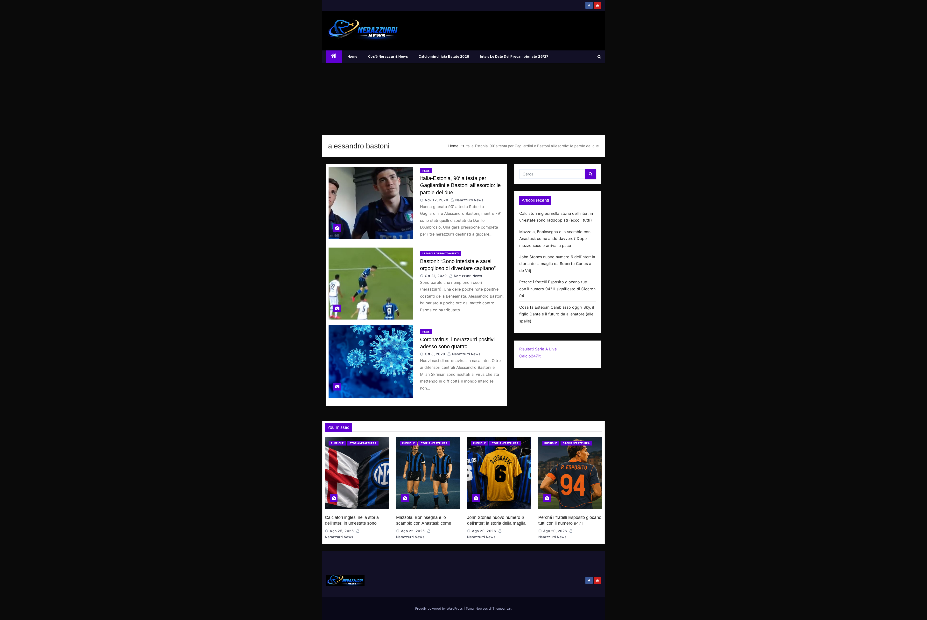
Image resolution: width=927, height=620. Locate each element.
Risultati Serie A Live (538, 349)
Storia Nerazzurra (363, 443)
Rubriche (337, 443)
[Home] (334, 56)
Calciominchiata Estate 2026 (444, 56)
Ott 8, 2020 (435, 354)
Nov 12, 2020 (436, 200)
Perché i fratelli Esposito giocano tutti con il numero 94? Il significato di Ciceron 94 (557, 288)
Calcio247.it (530, 356)
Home (352, 56)
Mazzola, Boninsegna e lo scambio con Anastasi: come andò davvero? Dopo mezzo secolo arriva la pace (554, 238)
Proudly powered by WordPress (439, 608)
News (426, 170)
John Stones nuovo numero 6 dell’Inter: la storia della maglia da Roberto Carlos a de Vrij (557, 263)
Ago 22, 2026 (413, 531)
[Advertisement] (463, 99)
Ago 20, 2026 (484, 531)
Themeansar (501, 608)
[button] (599, 56)
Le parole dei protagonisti (440, 253)
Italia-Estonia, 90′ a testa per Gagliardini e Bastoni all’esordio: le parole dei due (460, 185)
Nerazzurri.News (469, 200)
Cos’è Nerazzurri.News (388, 56)
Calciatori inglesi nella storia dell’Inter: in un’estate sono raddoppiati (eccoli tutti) (352, 523)
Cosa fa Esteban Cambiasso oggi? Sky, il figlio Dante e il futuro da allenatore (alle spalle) (556, 314)
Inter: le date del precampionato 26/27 (514, 56)
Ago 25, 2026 (342, 531)
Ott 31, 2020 (436, 276)
